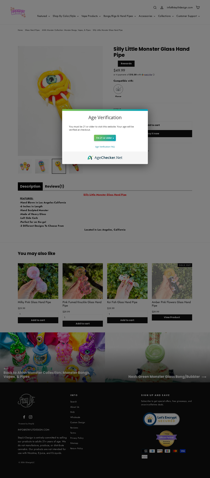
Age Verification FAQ (105, 146)
